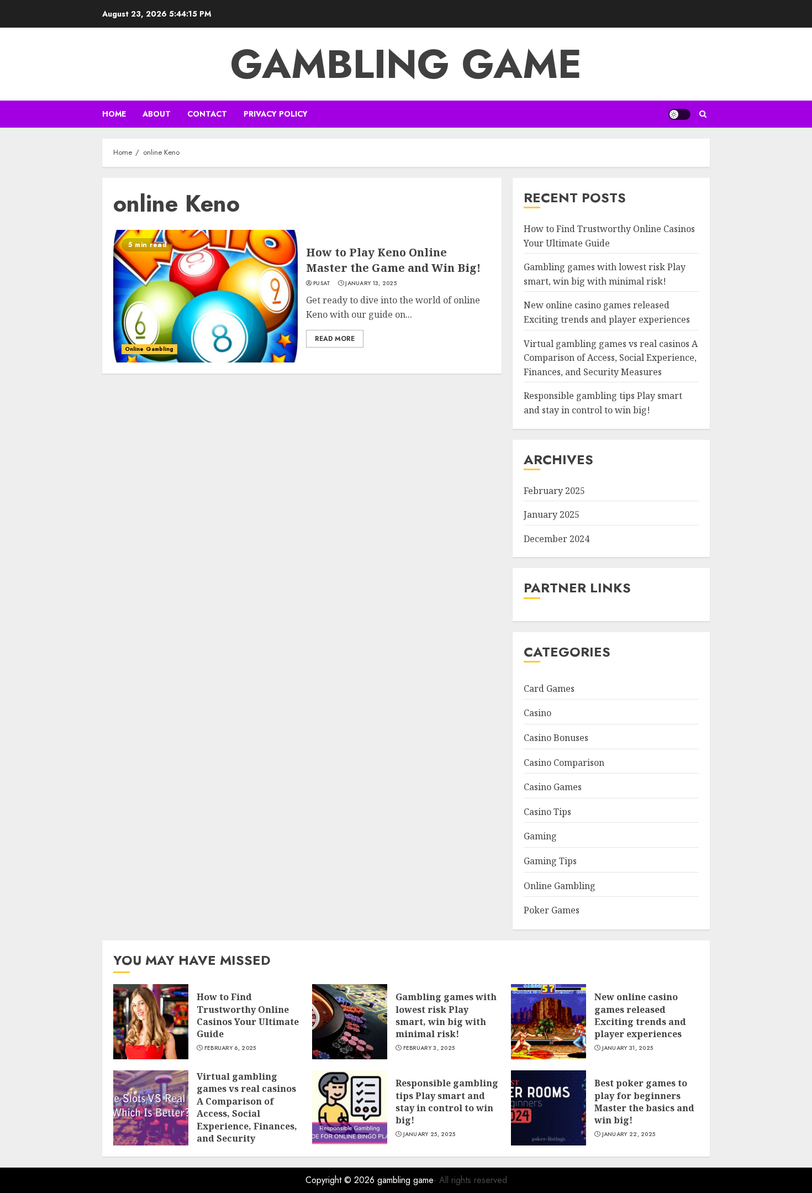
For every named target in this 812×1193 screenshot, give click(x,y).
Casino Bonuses (556, 738)
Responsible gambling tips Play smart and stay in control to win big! (447, 1101)
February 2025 (554, 491)
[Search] (703, 114)
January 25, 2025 (429, 1134)
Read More (335, 339)
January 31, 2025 (627, 1048)
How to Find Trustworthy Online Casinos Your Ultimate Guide (248, 1015)
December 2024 (556, 539)
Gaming (540, 836)
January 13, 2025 (371, 283)
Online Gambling (149, 349)
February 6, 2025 (230, 1048)
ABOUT (157, 113)
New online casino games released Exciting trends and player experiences (640, 1015)
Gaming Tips (550, 861)
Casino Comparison (564, 762)
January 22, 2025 (629, 1134)
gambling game (406, 64)
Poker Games (551, 910)
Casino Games (553, 787)
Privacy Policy (276, 113)
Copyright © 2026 (341, 1180)
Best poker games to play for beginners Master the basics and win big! (644, 1101)
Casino (537, 713)
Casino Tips (547, 812)
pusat (322, 283)
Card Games (549, 688)
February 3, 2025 (429, 1048)
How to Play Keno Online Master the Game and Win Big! (393, 260)
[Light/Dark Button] (679, 114)
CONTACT (207, 113)
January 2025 (551, 514)
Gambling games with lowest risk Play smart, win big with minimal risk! (446, 1015)
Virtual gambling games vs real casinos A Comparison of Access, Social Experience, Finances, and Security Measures (611, 358)
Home (114, 113)
